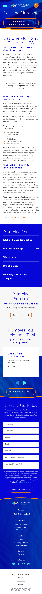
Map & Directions (21, 530)
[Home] (20, 5)
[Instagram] (28, 564)
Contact (21, 548)
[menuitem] (21, 240)
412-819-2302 (21, 513)
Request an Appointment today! (19, 23)
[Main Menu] (5, 5)
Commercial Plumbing (21, 545)
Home (21, 540)
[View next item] (25, 383)
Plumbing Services (21, 543)
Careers (21, 551)
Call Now (17, 315)
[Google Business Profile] (13, 564)
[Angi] (23, 564)
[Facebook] (18, 564)
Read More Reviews (19, 392)
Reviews (21, 554)
